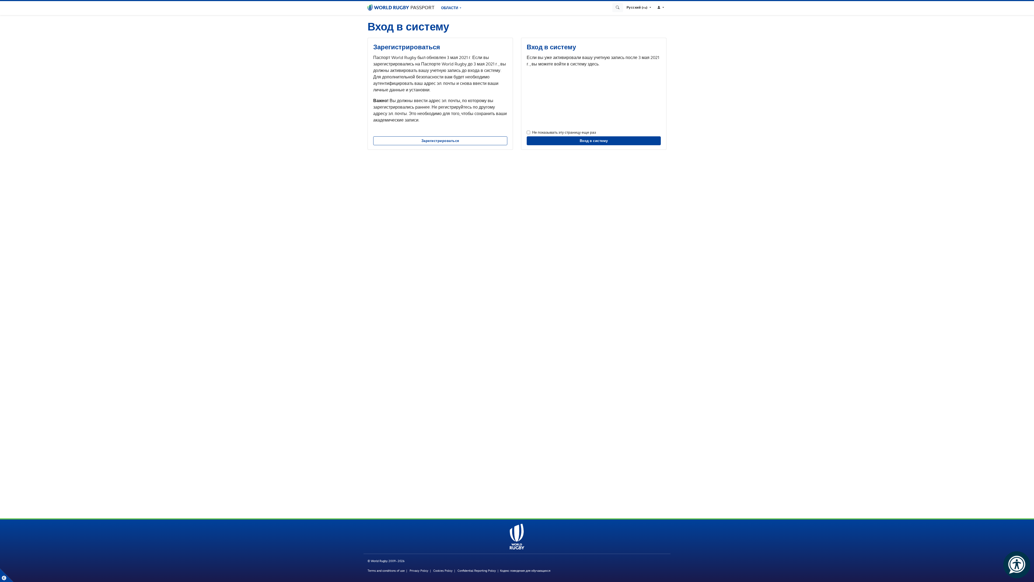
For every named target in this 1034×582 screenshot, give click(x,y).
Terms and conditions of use (386, 571)
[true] (6, 575)
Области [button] (450, 8)
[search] (617, 7)
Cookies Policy (443, 571)
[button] (639, 8)
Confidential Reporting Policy (477, 571)
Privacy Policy (419, 571)
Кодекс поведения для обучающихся (525, 571)
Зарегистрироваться (440, 140)
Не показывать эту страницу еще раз (564, 132)
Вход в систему (594, 140)
